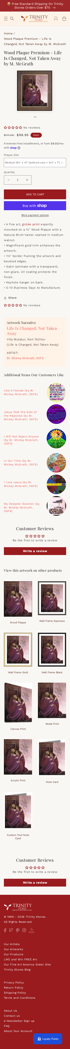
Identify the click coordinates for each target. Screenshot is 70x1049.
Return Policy (13, 987)
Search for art (12, 18)
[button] (6, 18)
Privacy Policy (14, 982)
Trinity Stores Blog (17, 969)
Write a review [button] (35, 551)
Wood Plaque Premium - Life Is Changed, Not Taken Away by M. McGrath (35, 41)
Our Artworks (13, 949)
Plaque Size (11, 154)
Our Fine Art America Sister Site (27, 964)
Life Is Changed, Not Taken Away (32, 330)
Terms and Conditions (19, 997)
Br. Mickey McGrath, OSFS (25, 358)
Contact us (12, 1015)
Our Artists (12, 944)
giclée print (30, 224)
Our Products (13, 954)
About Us (10, 1010)
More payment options (35, 215)
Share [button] (12, 297)
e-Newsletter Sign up (19, 1020)
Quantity (9, 172)
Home (8, 33)
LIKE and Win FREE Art (20, 959)
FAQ (7, 1025)
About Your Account (18, 1031)
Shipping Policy (15, 992)
